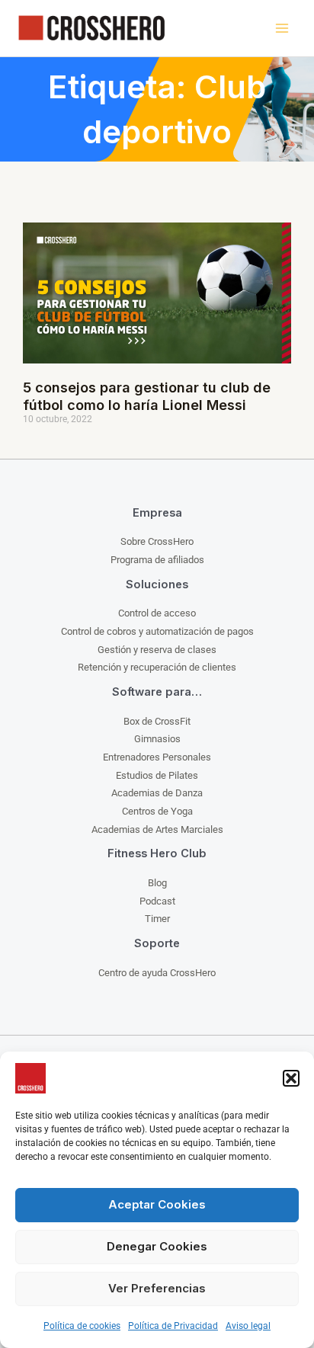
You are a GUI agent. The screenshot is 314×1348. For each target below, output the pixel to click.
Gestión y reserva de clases (157, 649)
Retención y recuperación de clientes (157, 667)
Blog (157, 883)
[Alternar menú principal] (281, 28)
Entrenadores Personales (157, 757)
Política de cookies (81, 1326)
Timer (157, 918)
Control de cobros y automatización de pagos (157, 631)
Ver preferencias (157, 1288)
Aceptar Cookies (157, 1204)
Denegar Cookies (157, 1246)
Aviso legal (248, 1326)
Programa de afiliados (157, 559)
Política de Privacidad (173, 1326)
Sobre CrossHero (157, 541)
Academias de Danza (157, 793)
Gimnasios (157, 738)
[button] (291, 1078)
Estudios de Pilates (157, 775)
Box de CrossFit (157, 721)
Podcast (157, 901)
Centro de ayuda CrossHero (157, 972)
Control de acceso (157, 613)
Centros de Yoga (157, 811)
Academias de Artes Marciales (157, 829)
